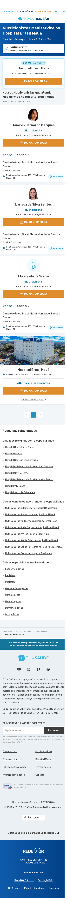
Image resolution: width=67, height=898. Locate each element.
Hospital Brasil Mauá (33, 68)
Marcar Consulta (23, 632)
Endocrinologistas (14, 569)
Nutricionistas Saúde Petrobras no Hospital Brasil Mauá (34, 547)
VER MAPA (58, 176)
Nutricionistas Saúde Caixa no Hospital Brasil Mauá (31, 540)
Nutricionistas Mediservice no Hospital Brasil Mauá (31, 521)
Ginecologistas (13, 601)
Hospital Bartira (13, 453)
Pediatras (10, 575)
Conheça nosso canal (18, 669)
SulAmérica (14, 888)
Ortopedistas (12, 614)
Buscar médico (25, 11)
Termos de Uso (43, 767)
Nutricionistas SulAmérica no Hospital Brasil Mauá (31, 508)
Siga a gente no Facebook (38, 669)
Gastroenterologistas (16, 588)
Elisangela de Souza (33, 276)
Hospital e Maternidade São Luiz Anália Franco (29, 479)
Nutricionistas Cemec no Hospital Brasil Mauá (28, 553)
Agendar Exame (43, 11)
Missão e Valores (43, 751)
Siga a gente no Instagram (28, 669)
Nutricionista (41, 632)
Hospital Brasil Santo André (19, 447)
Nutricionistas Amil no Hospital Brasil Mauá (27, 534)
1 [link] (33, 414)
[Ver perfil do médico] (33, 114)
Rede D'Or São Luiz (24, 880)
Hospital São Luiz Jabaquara (20, 492)
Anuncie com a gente (14, 775)
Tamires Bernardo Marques (33, 125)
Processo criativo (12, 759)
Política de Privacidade (15, 767)
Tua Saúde (8, 11)
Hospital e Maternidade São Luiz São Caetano (29, 466)
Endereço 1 (8, 154)
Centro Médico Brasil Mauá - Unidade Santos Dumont (31, 164)
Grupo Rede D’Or (50, 833)
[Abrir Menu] (5, 18)
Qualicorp (54, 888)
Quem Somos (10, 751)
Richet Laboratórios (34, 888)
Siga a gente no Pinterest (48, 669)
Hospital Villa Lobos (15, 486)
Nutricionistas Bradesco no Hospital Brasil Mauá (30, 514)
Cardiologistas (12, 595)
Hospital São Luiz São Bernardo (21, 460)
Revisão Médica (43, 759)
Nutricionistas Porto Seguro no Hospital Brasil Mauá (32, 527)
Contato (39, 775)
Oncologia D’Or (45, 880)
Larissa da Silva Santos (33, 204)
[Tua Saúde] (33, 658)
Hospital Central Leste (17, 473)
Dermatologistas (14, 608)
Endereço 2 (23, 154)
